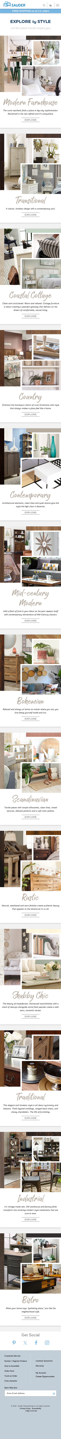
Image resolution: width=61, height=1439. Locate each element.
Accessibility (36, 1408)
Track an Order (10, 1376)
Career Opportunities (45, 1376)
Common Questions (44, 1361)
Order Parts (9, 1371)
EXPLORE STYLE (30, 21)
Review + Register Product (15, 1361)
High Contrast (31, 1411)
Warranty (40, 1366)
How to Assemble (11, 1366)
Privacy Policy (25, 1408)
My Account (41, 1372)
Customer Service (12, 1355)
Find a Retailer (10, 1381)
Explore (31, 120)
